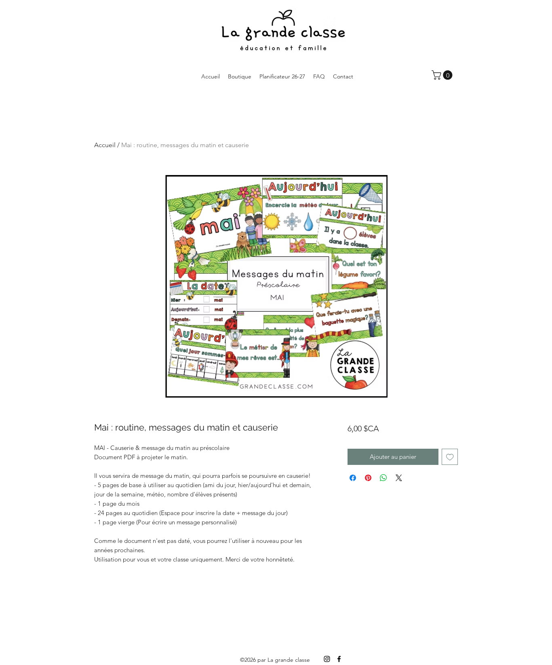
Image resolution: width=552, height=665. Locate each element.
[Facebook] (339, 659)
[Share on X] (399, 478)
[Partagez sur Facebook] (353, 478)
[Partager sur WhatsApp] (383, 478)
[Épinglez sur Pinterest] (368, 478)
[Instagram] (327, 659)
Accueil (105, 145)
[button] (443, 75)
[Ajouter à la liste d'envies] (450, 457)
